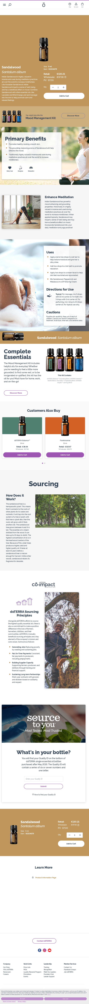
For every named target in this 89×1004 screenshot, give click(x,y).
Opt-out (65, 999)
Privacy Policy (22, 1001)
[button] (42, 463)
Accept (22, 999)
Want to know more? (9, 1001)
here (49, 994)
